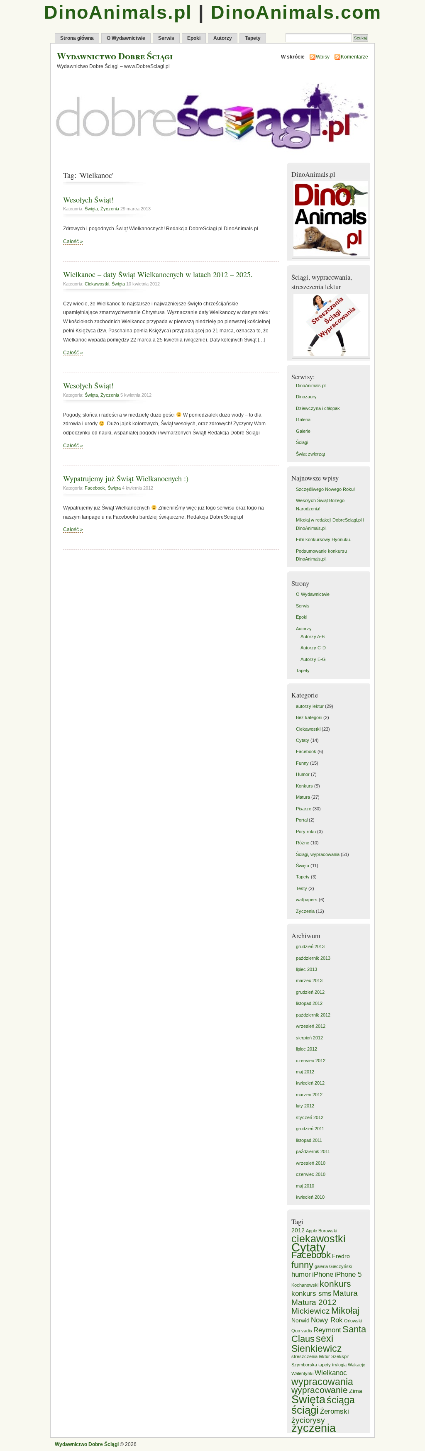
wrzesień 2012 (310, 1026)
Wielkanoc (331, 1373)
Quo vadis (301, 1330)
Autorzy (222, 38)
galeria (321, 1266)
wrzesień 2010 (310, 1163)
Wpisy (323, 57)
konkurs (335, 1283)
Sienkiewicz (316, 1348)
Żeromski (334, 1411)
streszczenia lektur (310, 1356)
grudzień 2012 (310, 992)
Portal (302, 819)
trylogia (339, 1364)
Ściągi (302, 442)
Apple (311, 1230)
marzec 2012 (309, 1094)
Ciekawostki (97, 283)
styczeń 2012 (309, 1117)
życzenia (313, 1428)
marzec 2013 (309, 980)
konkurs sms (311, 1293)
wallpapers (307, 899)
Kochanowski (304, 1285)
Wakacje (356, 1364)
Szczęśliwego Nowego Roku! (325, 489)
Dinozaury (306, 396)
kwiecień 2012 (310, 1082)
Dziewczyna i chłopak (318, 408)
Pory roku (306, 831)
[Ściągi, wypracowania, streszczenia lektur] (331, 358)
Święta (91, 208)
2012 (298, 1230)
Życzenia (109, 208)
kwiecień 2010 (310, 1197)
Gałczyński (340, 1266)
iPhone (322, 1274)
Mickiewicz (310, 1311)
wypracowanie (319, 1390)
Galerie (303, 431)
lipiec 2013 (306, 969)
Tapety (253, 38)
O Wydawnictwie (126, 38)
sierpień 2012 (309, 1037)
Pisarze (303, 808)
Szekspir (340, 1356)
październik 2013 (313, 958)
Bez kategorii (309, 717)
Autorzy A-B (312, 636)
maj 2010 (305, 1185)
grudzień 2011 (310, 1128)
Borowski (327, 1230)
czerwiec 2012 (310, 1060)
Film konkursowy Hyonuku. (323, 539)
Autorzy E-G (313, 659)
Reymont (327, 1330)
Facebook (95, 487)
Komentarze (354, 57)
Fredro (341, 1256)
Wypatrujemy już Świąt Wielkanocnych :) (125, 478)
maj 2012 (305, 1071)
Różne (302, 842)
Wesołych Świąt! (88, 200)
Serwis (166, 38)
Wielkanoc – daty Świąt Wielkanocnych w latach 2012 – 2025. (158, 274)
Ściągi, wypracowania (318, 854)
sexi (324, 1338)
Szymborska (304, 1364)
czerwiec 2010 (310, 1174)
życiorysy (308, 1420)
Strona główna (77, 38)
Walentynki (302, 1373)
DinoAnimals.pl (118, 12)
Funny (302, 763)
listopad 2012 (309, 1003)
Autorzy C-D (313, 647)
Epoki (193, 38)
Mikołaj (345, 1310)
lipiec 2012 (306, 1048)
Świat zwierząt (310, 453)
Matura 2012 (314, 1302)
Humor (303, 774)
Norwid (300, 1320)
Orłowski (353, 1320)
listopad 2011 (309, 1140)
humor (301, 1274)
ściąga (341, 1400)
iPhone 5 (348, 1274)
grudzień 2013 (310, 946)
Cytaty (302, 740)
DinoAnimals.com (296, 12)
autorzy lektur (310, 706)
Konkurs (304, 785)
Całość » (73, 241)
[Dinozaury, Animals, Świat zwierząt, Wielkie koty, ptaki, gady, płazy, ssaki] (331, 258)
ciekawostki (318, 1238)
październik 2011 (313, 1151)
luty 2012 (305, 1105)
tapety (324, 1364)
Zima (355, 1391)
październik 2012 (313, 1014)
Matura (303, 797)
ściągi (305, 1410)
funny (302, 1265)
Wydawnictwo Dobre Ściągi (115, 55)
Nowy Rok (327, 1320)
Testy (301, 888)
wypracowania (322, 1381)
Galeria (303, 419)
